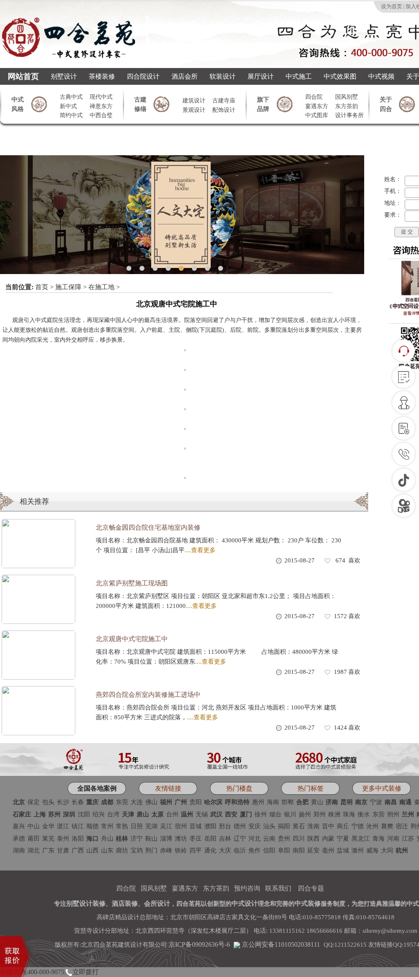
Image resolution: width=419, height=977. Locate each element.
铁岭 (181, 850)
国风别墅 (346, 97)
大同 (387, 850)
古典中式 (71, 97)
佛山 (151, 802)
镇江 (78, 826)
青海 (378, 838)
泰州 (63, 838)
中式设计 (245, 903)
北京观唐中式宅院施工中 (132, 638)
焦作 (254, 850)
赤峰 (166, 850)
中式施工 (299, 76)
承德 (19, 838)
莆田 (33, 838)
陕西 (313, 838)
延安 (313, 850)
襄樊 (387, 826)
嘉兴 (19, 826)
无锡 (202, 814)
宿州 (181, 826)
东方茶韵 (346, 106)
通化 (210, 850)
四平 (195, 850)
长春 (78, 802)
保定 (33, 802)
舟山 (107, 838)
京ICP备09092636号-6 (199, 944)
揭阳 (284, 826)
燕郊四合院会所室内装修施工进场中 (148, 694)
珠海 (349, 814)
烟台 (275, 814)
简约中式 (71, 115)
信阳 (269, 850)
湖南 (19, 850)
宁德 (357, 826)
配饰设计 (223, 110)
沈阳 (84, 814)
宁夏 (343, 838)
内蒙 (328, 838)
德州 (240, 826)
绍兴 (98, 814)
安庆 (254, 826)
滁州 (357, 850)
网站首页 (23, 76)
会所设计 (157, 903)
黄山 (317, 802)
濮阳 (210, 826)
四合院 (313, 97)
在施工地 (101, 286)
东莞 (122, 802)
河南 (393, 838)
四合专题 (311, 888)
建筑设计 (193, 100)
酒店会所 (184, 76)
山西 (92, 850)
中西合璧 (101, 115)
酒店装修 (125, 903)
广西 (78, 850)
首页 (41, 286)
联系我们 (278, 888)
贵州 (284, 838)
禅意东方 (101, 106)
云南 (269, 838)
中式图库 (316, 115)
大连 (137, 802)
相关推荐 (34, 501)
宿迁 (402, 826)
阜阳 (284, 850)
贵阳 (195, 802)
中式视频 (381, 76)
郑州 (319, 814)
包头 (48, 802)
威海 (372, 850)
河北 (254, 838)
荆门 (151, 850)
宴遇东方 (316, 106)
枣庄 (195, 838)
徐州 (261, 814)
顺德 (92, 826)
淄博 (166, 838)
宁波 (376, 802)
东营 (378, 814)
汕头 (269, 826)
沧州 (372, 826)
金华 (48, 826)
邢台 (225, 826)
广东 (48, 850)
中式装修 (308, 903)
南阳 (299, 850)
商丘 (343, 826)
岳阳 (210, 838)
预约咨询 (247, 888)
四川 (299, 838)
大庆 (225, 850)
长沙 (63, 802)
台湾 (113, 814)
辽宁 (240, 838)
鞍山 (151, 838)
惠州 (258, 802)
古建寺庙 (223, 100)
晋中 (328, 826)
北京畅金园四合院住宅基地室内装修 (148, 527)
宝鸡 (137, 850)
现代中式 (101, 97)
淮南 (313, 826)
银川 (290, 814)
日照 (137, 826)
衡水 (364, 814)
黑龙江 (360, 838)
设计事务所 (349, 115)
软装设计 (223, 76)
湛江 (63, 826)
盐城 (343, 850)
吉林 (225, 838)
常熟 (122, 826)
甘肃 (63, 850)
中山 (33, 826)
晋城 (195, 826)
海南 (273, 802)
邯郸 (288, 802)
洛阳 (78, 838)
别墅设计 (64, 76)
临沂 (240, 850)
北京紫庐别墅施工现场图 (132, 583)
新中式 (68, 106)
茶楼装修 (102, 76)
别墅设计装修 (86, 903)
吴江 (166, 826)
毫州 (328, 850)
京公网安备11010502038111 (280, 944)
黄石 (299, 826)
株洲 (334, 814)
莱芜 (48, 838)
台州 (172, 814)
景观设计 (193, 110)
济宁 (137, 838)
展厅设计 (261, 76)
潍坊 (181, 838)
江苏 (408, 838)
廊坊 (122, 850)
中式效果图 (340, 76)
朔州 (393, 814)
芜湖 (151, 826)
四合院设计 (143, 76)
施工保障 (68, 286)
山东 (107, 850)
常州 (107, 826)
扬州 (305, 814)
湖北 (33, 850)
